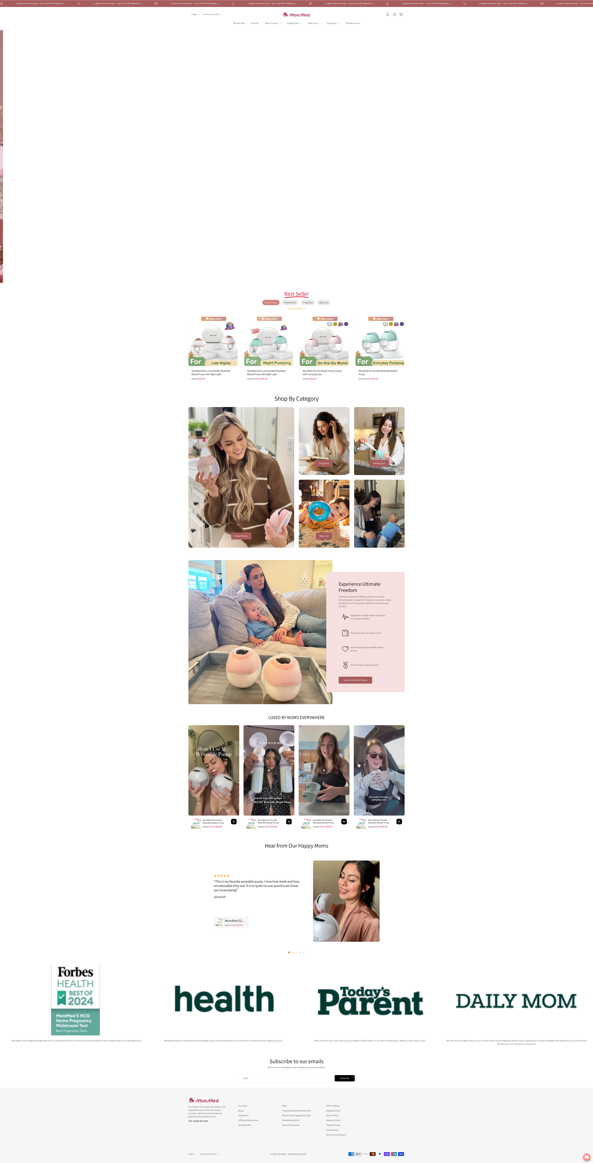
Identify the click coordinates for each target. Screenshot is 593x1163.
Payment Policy (333, 1125)
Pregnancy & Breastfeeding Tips (296, 1110)
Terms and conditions (336, 1134)
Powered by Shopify (297, 1153)
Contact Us (243, 1115)
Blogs (241, 1110)
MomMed (282, 1153)
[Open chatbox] (587, 1157)
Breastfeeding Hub (290, 1120)
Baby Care (313, 23)
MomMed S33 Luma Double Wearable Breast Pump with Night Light (266, 372)
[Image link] (241, 477)
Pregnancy (331, 23)
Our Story (242, 1105)
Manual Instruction (291, 1125)
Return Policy (332, 1115)
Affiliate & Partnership (248, 1120)
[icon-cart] (401, 14)
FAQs (284, 1105)
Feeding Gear (293, 23)
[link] (304, 308)
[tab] (277, 279)
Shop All (255, 23)
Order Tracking (332, 1105)
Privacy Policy (332, 1129)
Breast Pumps (271, 23)
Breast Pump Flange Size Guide (296, 1115)
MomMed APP (244, 1125)
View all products (295, 308)
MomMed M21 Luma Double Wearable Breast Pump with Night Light (210, 372)
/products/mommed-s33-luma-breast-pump (20, 31)
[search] (387, 14)
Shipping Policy (333, 1110)
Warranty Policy (333, 1120)
